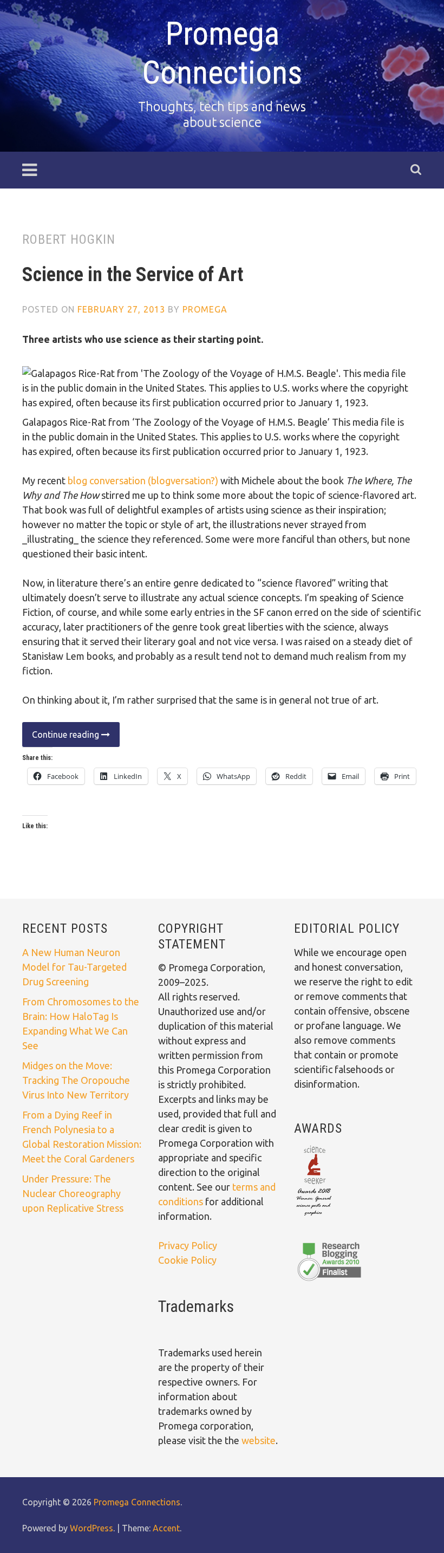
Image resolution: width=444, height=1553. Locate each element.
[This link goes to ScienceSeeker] (314, 1216)
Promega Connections (222, 53)
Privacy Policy (187, 1245)
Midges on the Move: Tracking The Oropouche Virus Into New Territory (76, 1080)
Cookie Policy (187, 1260)
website (258, 1440)
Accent (166, 1528)
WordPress (91, 1528)
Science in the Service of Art (132, 274)
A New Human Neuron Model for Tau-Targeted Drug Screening (74, 967)
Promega (204, 309)
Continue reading (61, 738)
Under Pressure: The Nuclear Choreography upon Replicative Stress (72, 1193)
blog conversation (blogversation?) (143, 480)
